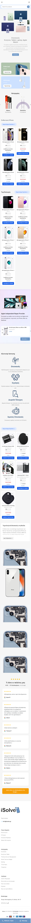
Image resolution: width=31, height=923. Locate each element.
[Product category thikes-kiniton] (8, 104)
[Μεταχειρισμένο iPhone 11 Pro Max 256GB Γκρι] (8, 165)
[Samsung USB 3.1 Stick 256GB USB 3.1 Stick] (23, 468)
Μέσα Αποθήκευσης (8, 477)
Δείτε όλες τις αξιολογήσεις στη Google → (15, 791)
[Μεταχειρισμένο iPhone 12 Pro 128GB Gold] (23, 134)
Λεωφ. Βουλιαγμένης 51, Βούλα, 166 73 (11, 899)
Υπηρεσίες (3, 867)
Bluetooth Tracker (8, 507)
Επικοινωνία (4, 832)
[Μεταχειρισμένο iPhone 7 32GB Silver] (8, 232)
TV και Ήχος (4, 864)
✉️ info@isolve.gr (6, 821)
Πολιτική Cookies (5, 883)
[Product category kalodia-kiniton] (23, 104)
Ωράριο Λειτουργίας (6, 840)
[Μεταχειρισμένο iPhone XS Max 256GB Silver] (8, 134)
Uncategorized (8, 448)
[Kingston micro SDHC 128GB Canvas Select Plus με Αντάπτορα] (8, 468)
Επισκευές (3, 851)
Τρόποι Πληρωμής (5, 878)
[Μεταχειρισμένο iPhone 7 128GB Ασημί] (8, 263)
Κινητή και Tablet (5, 854)
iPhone (8, 143)
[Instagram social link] (4, 903)
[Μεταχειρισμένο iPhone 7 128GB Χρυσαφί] (23, 232)
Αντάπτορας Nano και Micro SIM (17, 327)
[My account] (29, 2)
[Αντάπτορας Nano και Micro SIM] (5, 331)
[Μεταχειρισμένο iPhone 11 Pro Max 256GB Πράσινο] (23, 165)
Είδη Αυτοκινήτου (23, 448)
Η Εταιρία (3, 835)
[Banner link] (15, 45)
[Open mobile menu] (1, 2)
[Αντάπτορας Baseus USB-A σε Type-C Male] (8, 439)
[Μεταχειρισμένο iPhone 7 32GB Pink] (23, 202)
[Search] (28, 6)
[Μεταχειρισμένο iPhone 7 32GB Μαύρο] (8, 202)
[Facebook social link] (2, 903)
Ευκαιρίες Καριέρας (6, 837)
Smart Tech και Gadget (6, 859)
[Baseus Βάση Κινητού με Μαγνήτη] (23, 439)
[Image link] (15, 302)
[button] (8, 155)
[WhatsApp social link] (6, 903)
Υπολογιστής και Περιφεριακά (8, 856)
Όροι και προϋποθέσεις (7, 888)
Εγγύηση (3, 886)
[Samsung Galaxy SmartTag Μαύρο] (8, 498)
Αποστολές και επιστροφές (8, 881)
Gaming (3, 862)
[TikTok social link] (8, 903)
